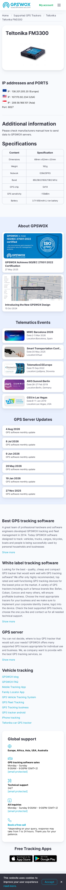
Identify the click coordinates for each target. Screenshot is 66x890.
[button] (59, 5)
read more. (10, 885)
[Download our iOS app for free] (21, 859)
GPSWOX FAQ (10, 681)
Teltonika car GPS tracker (17, 722)
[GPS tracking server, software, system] (17, 5)
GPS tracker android (14, 712)
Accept (49, 882)
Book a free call (17, 824)
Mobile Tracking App (14, 686)
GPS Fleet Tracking (13, 702)
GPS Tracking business (15, 707)
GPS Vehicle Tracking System (19, 697)
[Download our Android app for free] (45, 859)
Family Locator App (13, 692)
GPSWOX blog (10, 676)
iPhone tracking (11, 717)
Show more (8, 552)
